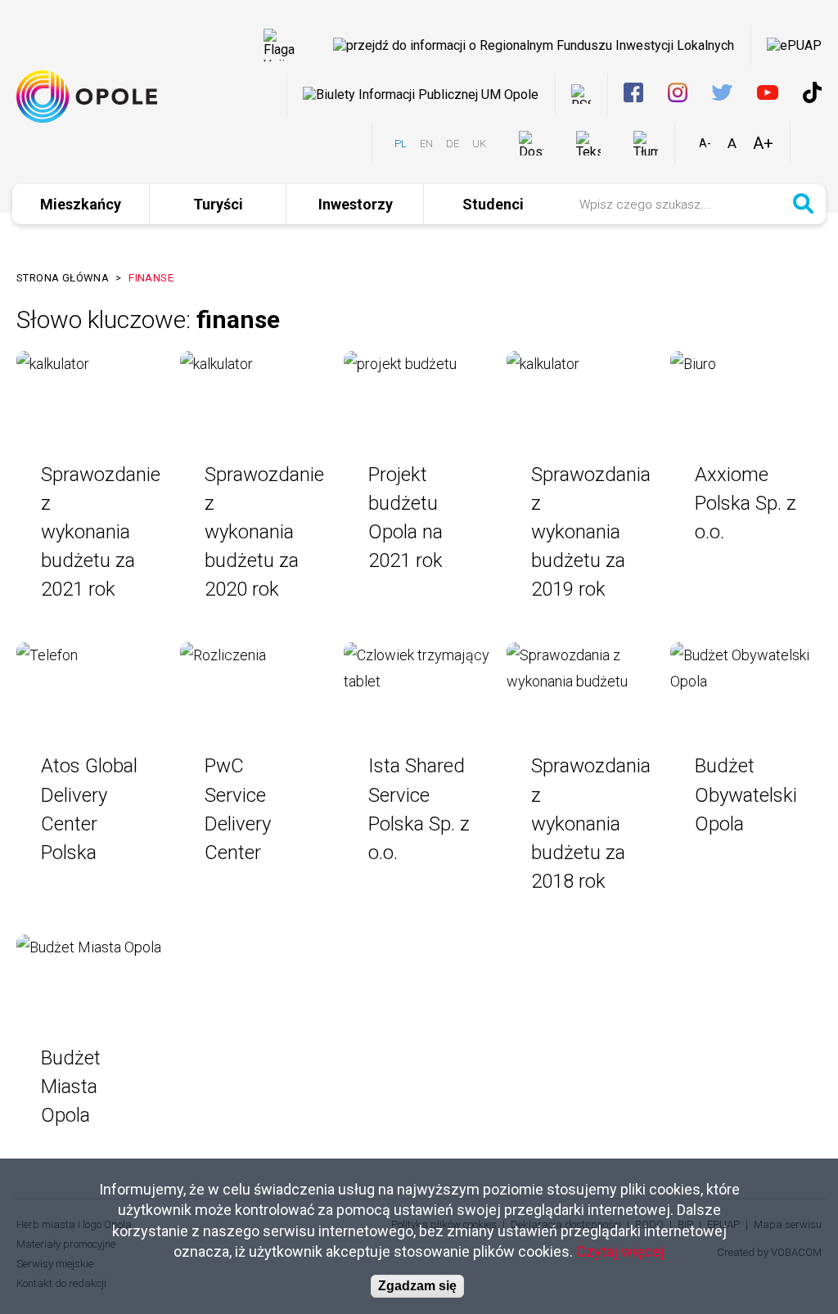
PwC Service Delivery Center (238, 808)
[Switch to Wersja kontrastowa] (814, 144)
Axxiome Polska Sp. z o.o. (745, 503)
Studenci (493, 204)
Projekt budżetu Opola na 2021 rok (405, 517)
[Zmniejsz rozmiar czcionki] (705, 143)
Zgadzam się (417, 1286)
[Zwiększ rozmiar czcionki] (763, 143)
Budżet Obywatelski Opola (746, 794)
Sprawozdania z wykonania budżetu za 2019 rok (591, 532)
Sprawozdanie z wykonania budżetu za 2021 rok (100, 532)
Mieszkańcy (80, 204)
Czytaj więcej (620, 1251)
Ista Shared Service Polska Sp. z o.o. (419, 808)
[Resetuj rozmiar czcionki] (732, 143)
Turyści (218, 204)
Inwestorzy (355, 204)
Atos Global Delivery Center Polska (89, 808)
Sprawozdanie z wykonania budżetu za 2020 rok (264, 532)
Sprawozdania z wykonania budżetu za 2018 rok (591, 823)
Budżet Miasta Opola (71, 1086)
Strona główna (62, 278)
